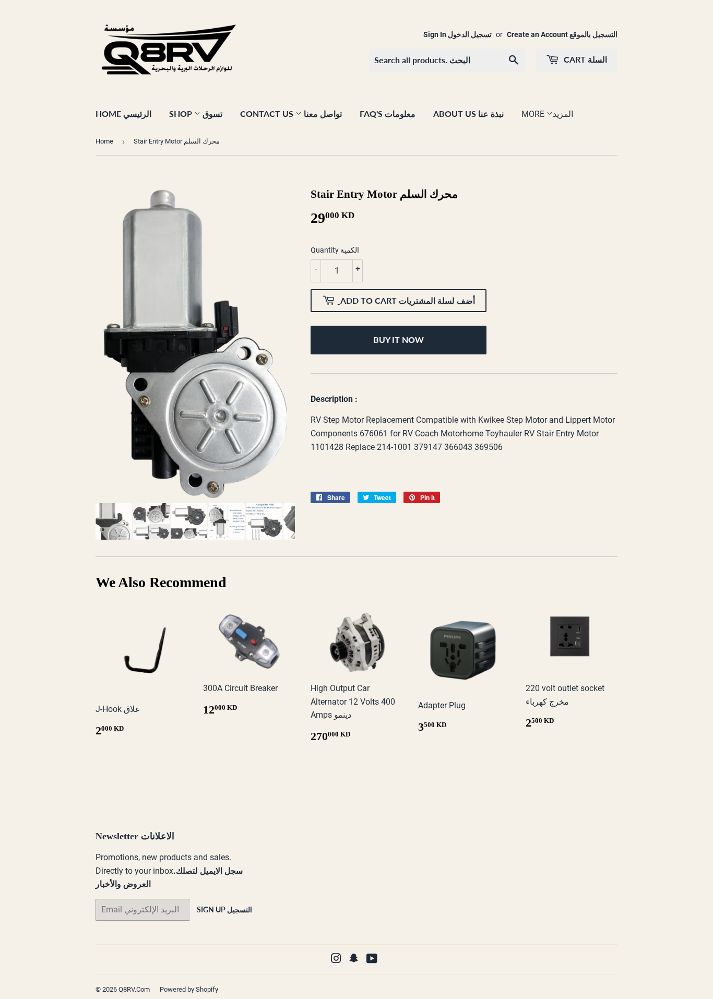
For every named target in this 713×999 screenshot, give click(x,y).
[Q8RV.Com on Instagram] (336, 960)
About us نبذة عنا (468, 113)
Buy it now (398, 339)
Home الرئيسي (123, 113)
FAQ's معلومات (387, 113)
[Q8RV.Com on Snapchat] (354, 960)
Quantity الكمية (335, 250)
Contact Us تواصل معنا (291, 113)
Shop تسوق (195, 113)
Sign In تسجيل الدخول (457, 34)
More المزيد (547, 114)
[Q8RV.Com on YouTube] (371, 960)
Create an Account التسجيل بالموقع (562, 34)
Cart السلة (584, 59)
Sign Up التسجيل (224, 909)
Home (104, 141)
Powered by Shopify (189, 989)
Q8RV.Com (134, 989)
